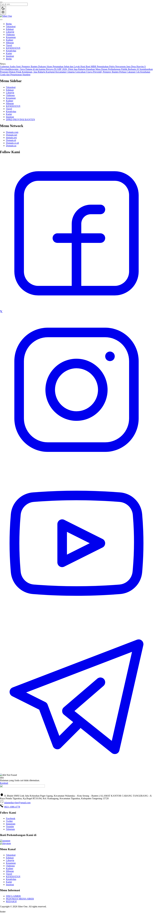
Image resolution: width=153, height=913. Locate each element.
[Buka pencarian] (1, 2)
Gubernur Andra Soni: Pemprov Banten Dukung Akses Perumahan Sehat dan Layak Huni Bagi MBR (48, 66)
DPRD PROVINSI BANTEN (20, 119)
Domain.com (12, 132)
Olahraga (10, 34)
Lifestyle (10, 32)
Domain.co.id (12, 143)
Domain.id (11, 140)
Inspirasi (10, 56)
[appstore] (5, 840)
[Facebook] (76, 309)
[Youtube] (76, 619)
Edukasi (10, 29)
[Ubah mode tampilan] (3, 10)
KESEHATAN (13, 48)
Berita (9, 24)
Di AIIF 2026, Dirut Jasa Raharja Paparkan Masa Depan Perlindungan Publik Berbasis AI (97, 69)
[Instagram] (76, 465)
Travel (9, 45)
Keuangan (11, 37)
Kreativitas (11, 50)
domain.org (11, 137)
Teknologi (11, 26)
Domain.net (11, 135)
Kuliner (9, 40)
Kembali (4, 783)
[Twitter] (1, 312)
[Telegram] (76, 772)
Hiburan (10, 42)
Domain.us (11, 145)
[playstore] (5, 843)
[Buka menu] (1, 19)
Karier (9, 53)
